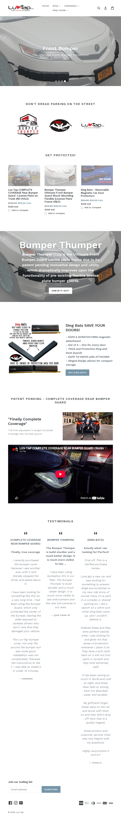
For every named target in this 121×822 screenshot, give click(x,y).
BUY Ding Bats (77, 372)
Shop (57, 5)
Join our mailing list (20, 781)
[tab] (56, 81)
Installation (72, 5)
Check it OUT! (60, 290)
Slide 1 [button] (56, 81)
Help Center (61, 10)
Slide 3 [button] (62, 81)
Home (45, 5)
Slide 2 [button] (59, 81)
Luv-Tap (20, 812)
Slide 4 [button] (65, 81)
